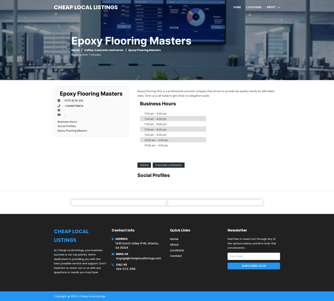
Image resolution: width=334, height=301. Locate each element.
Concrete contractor (109, 50)
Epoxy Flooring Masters (72, 130)
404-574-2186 (126, 269)
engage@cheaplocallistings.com (138, 258)
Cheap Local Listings (86, 7)
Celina (88, 50)
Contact (176, 256)
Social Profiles (67, 126)
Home (237, 7)
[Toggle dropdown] (278, 7)
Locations (253, 7)
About (174, 245)
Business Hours (67, 121)
